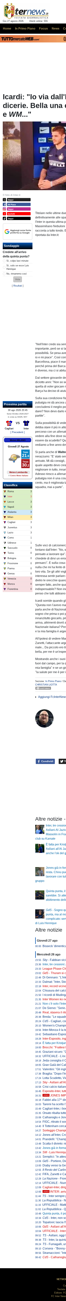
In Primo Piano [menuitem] (25, 28)
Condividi (47, 761)
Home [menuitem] (7, 28)
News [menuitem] (55, 28)
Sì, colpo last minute (17, 260)
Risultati (17, 285)
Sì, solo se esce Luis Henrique (17, 267)
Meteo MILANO (17, 440)
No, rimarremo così (16, 273)
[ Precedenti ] (17, 432)
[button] (17, 279)
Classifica (10, 485)
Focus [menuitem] (43, 28)
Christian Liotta (46, 684)
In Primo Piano (53, 681)
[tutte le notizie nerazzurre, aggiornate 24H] (26, 11)
